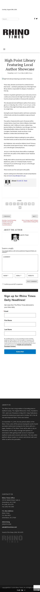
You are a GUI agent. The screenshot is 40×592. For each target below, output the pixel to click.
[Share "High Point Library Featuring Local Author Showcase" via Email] (33, 204)
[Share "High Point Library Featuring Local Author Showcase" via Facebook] (7, 204)
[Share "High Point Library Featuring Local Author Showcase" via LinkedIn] (25, 204)
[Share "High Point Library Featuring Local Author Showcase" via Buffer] (29, 204)
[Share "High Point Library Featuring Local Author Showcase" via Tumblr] (18, 204)
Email (6, 311)
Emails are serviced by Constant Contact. (18, 345)
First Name (8, 320)
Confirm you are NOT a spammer (13, 284)
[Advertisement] (20, 377)
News (30, 73)
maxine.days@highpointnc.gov (17, 176)
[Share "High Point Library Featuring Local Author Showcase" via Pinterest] (22, 204)
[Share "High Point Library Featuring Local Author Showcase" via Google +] (14, 204)
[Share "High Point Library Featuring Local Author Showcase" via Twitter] (11, 204)
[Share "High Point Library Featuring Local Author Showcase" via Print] (20, 207)
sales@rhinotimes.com (9, 527)
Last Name (8, 329)
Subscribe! (20, 352)
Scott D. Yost (17, 73)
